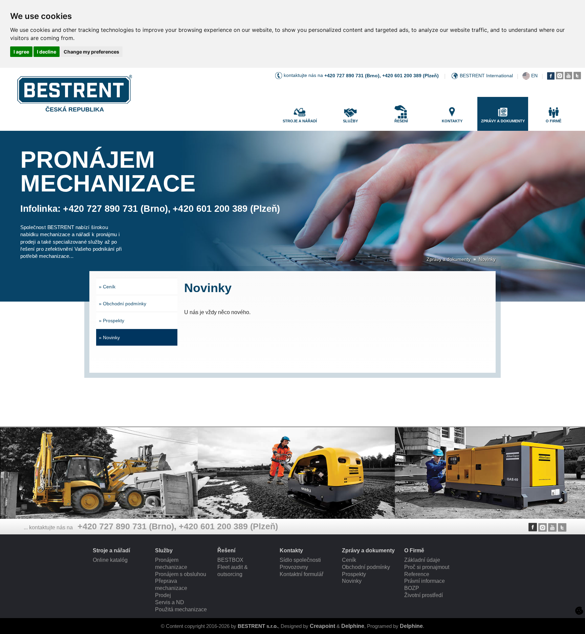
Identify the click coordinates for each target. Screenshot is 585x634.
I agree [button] (21, 52)
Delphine (352, 626)
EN (534, 75)
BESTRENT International (486, 75)
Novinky (487, 259)
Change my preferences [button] (91, 52)
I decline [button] (46, 52)
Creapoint (322, 626)
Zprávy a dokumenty (449, 259)
